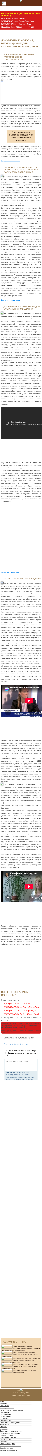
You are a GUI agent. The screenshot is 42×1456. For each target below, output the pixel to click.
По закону (4, 1418)
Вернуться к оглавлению (10, 161)
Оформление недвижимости (11, 1431)
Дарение (3, 1404)
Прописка (3, 1442)
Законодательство (7, 1408)
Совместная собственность (10, 1446)
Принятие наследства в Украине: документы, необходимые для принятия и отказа (20, 1366)
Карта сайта (15, 1398)
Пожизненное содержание (10, 1433)
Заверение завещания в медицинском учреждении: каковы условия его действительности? (21, 1348)
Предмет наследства (8, 1437)
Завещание (4, 1406)
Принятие (3, 1429)
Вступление (4, 1425)
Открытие (3, 1427)
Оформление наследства (10, 1423)
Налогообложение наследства (11, 1410)
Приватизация (5, 1439)
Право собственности (8, 1435)
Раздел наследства (7, 1444)
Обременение (5, 1420)
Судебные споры (6, 1448)
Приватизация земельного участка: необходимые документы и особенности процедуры (21, 1360)
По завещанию (5, 1416)
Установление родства (8, 1450)
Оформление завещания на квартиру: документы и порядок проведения (19, 1354)
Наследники (4, 1412)
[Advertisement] (19, 520)
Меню (2, 1402)
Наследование (5, 1414)
